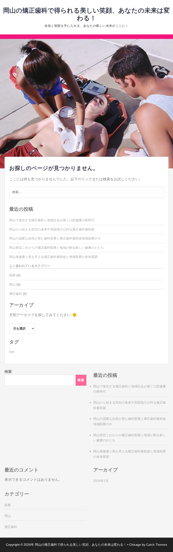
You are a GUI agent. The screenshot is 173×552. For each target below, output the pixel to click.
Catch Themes (156, 544)
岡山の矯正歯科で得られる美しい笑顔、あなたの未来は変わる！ (80, 544)
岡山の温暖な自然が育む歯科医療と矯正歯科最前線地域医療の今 (55, 238)
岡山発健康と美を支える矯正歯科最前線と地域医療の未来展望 (53, 257)
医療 (12, 275)
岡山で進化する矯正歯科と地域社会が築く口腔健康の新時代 (51, 220)
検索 (8, 371)
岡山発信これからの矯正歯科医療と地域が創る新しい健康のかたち (56, 247)
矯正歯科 (15, 293)
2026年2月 (101, 481)
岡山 (12, 284)
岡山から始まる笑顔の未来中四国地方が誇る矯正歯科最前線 (51, 229)
